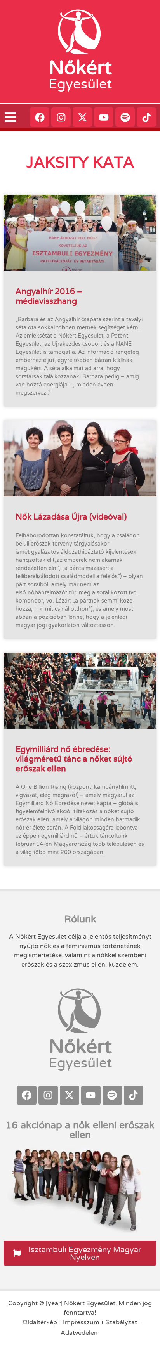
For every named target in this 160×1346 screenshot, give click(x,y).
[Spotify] (125, 117)
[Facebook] (39, 117)
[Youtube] (103, 117)
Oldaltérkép (40, 1322)
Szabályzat (121, 1322)
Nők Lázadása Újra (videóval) (71, 516)
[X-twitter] (82, 117)
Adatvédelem (80, 1333)
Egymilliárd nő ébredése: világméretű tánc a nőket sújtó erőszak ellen (74, 759)
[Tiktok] (146, 117)
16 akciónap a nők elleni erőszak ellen (80, 1130)
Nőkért (80, 68)
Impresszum (81, 1322)
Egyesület (80, 84)
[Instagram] (61, 117)
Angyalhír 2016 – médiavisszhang (49, 296)
